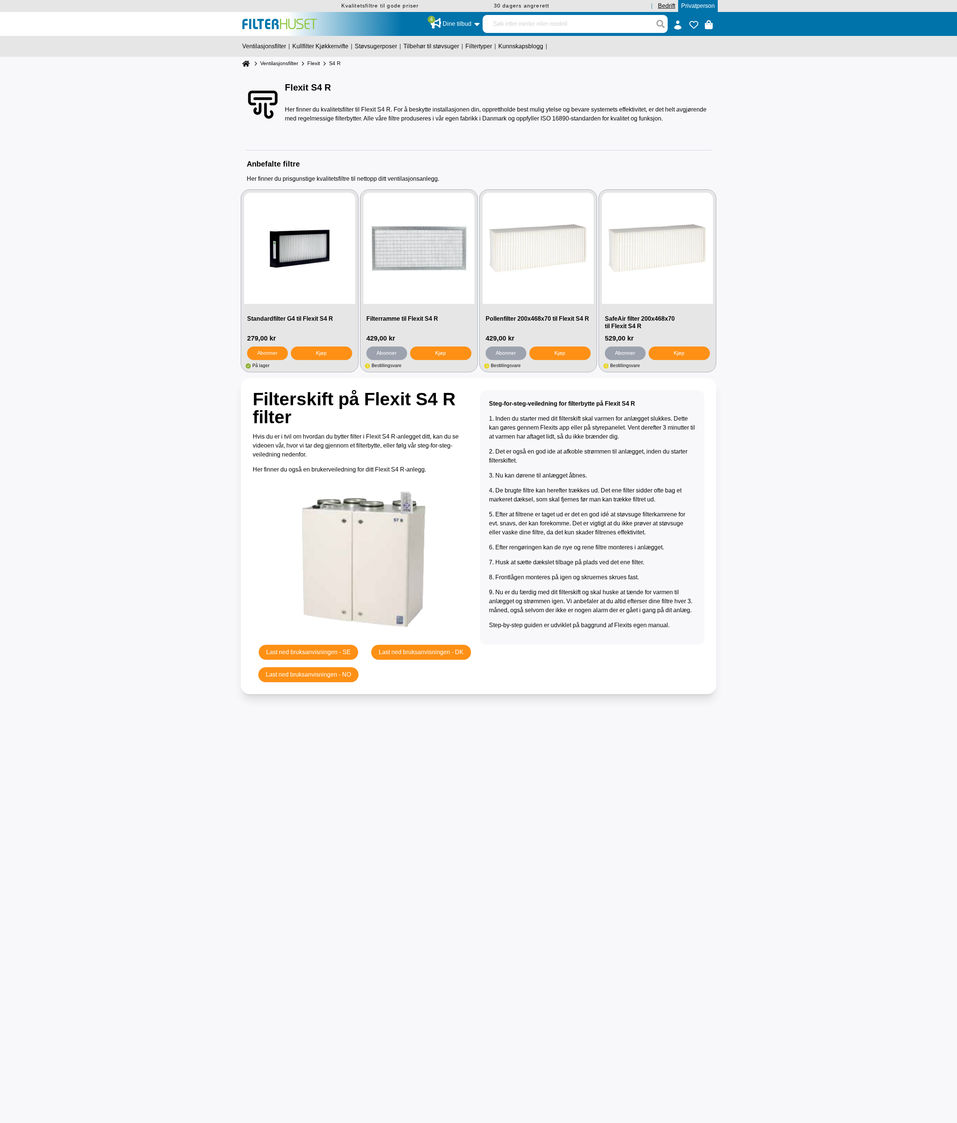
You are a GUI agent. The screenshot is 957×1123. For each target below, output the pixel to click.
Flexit (313, 63)
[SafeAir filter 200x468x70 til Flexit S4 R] (657, 248)
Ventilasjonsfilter (279, 63)
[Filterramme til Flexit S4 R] (419, 248)
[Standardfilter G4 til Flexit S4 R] (300, 248)
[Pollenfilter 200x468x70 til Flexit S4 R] (538, 248)
